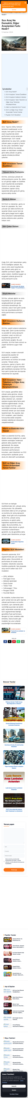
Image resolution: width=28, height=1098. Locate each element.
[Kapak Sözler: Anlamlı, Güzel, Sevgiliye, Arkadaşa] (8, 967)
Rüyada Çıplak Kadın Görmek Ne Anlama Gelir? (18, 1049)
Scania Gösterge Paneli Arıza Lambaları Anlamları (14, 724)
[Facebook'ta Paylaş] (5, 641)
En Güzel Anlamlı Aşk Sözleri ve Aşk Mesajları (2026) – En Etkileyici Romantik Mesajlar (18, 953)
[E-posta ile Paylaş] (23, 641)
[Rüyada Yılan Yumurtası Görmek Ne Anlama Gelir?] (8, 1070)
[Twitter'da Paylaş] (10, 641)
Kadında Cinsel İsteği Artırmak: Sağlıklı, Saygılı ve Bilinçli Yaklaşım (18, 1011)
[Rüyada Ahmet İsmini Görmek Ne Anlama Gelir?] (8, 1042)
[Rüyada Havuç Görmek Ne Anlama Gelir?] (8, 1056)
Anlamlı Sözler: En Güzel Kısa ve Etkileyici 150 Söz (17, 939)
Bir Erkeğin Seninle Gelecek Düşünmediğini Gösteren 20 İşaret (18, 1018)
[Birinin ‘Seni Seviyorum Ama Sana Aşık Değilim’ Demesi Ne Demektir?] (8, 1005)
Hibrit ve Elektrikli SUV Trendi (16, 107)
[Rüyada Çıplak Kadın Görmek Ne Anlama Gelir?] (8, 1049)
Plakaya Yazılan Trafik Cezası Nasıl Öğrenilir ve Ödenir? (14, 702)
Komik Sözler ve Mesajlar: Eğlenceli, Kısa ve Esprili (18, 974)
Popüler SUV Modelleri (13, 115)
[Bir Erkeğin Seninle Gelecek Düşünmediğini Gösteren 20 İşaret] (8, 1018)
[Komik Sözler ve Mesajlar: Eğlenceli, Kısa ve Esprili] (8, 974)
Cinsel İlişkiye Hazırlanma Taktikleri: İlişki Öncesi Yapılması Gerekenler (18, 1025)
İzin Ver (14, 9)
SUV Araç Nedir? (11, 92)
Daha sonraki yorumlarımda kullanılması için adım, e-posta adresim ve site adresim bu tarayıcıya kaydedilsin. (14, 861)
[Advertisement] (14, 71)
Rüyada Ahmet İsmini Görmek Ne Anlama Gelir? (18, 1042)
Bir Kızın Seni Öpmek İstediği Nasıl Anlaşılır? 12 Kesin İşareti (18, 991)
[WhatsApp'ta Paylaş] (18, 641)
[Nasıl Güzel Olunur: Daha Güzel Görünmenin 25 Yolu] (8, 998)
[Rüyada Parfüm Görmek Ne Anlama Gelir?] (8, 1063)
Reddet (14, 1090)
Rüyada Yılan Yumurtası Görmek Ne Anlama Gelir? (18, 1070)
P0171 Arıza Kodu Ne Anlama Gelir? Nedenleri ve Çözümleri (14, 810)
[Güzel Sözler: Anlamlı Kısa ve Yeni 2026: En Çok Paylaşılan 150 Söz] (8, 946)
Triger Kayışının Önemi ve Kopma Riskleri (14, 767)
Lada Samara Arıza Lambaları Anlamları (14, 788)
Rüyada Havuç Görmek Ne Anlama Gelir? (18, 1056)
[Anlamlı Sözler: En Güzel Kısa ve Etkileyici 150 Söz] (8, 939)
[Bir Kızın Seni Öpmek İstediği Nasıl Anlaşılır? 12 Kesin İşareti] (8, 991)
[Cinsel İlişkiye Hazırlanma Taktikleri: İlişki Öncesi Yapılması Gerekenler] (8, 1025)
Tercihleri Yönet (14, 1094)
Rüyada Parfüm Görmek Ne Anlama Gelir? (18, 1063)
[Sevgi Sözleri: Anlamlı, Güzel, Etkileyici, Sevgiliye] (8, 960)
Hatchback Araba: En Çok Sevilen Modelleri (14, 745)
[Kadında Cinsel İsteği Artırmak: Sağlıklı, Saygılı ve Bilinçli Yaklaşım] (8, 1012)
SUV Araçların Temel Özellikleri (16, 94)
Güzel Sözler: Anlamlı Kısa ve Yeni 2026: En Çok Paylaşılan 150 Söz (18, 946)
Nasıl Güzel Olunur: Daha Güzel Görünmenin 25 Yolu (18, 998)
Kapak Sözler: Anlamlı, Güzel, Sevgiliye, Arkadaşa (18, 967)
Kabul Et (14, 1086)
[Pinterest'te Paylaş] (14, 641)
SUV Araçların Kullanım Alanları (16, 97)
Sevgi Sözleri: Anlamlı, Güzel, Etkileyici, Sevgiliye (18, 960)
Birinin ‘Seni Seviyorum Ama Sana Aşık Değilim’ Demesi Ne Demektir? (18, 1005)
